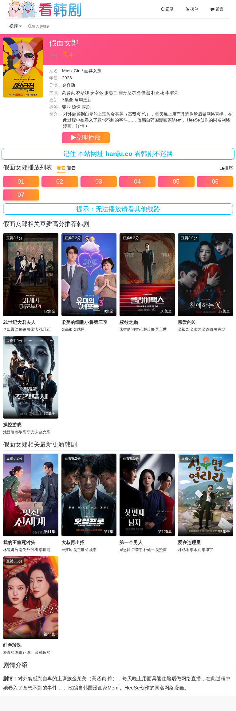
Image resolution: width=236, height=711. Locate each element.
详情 (81, 126)
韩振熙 (44, 652)
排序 (228, 167)
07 (21, 194)
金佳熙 (143, 92)
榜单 (193, 9)
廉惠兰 (110, 92)
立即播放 (88, 137)
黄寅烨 (219, 329)
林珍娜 (82, 92)
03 (98, 181)
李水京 (195, 550)
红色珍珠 (12, 645)
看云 (61, 167)
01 (21, 181)
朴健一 (149, 550)
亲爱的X (186, 322)
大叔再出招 (73, 542)
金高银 (67, 329)
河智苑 (137, 329)
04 (137, 181)
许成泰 (90, 550)
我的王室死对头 (19, 542)
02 (59, 181)
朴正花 (157, 92)
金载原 (79, 329)
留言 (219, 9)
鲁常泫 (32, 329)
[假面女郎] (23, 67)
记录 (169, 9)
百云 (71, 167)
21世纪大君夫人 (19, 322)
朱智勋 (125, 329)
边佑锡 (20, 329)
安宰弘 (96, 92)
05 (176, 181)
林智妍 (8, 550)
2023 (67, 77)
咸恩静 (125, 550)
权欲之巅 (129, 322)
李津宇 (207, 550)
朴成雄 (183, 550)
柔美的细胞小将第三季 (84, 322)
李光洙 (32, 432)
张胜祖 (32, 550)
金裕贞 (183, 329)
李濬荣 (171, 92)
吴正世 (161, 329)
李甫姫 (20, 652)
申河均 (67, 550)
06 (215, 181)
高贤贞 (68, 92)
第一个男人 (131, 542)
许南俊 (20, 550)
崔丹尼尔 (127, 92)
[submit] (30, 26)
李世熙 (44, 550)
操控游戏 (12, 424)
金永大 (195, 329)
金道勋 (207, 329)
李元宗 (32, 652)
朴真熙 (8, 652)
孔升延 (44, 329)
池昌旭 (8, 432)
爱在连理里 (189, 542)
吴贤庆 (161, 550)
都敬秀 (20, 432)
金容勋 (68, 85)
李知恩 (8, 329)
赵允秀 (44, 432)
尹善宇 (137, 550)
